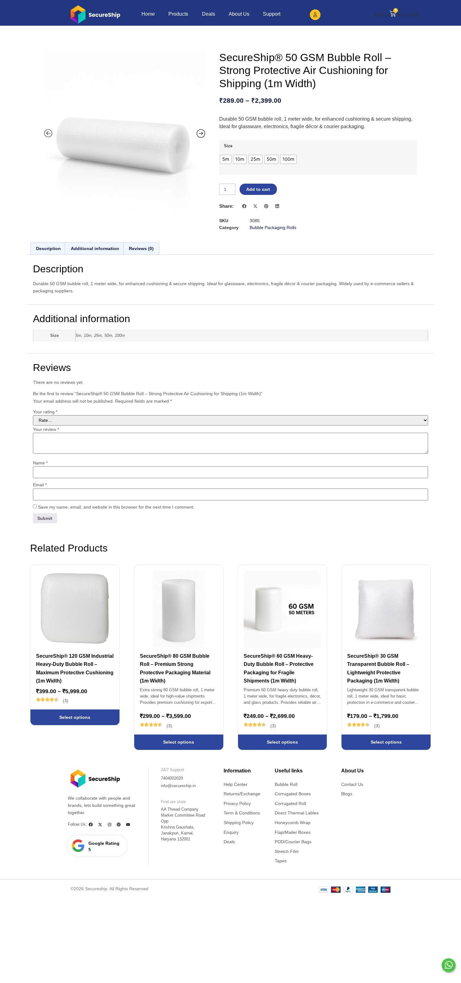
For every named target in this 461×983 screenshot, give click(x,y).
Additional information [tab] (95, 248)
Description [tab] (48, 248)
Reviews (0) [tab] (141, 248)
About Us (239, 14)
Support (271, 14)
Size (228, 146)
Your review (46, 429)
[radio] (225, 159)
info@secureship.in (178, 786)
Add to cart (258, 189)
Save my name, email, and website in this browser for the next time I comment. (116, 507)
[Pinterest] (119, 825)
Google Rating (103, 843)
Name (40, 463)
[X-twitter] (100, 825)
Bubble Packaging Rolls (273, 227)
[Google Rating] (78, 845)
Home (148, 14)
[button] (244, 206)
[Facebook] (91, 825)
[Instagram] (109, 825)
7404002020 (172, 778)
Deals (208, 14)
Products (178, 14)
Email (40, 485)
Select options (74, 717)
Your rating (45, 412)
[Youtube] (128, 825)
